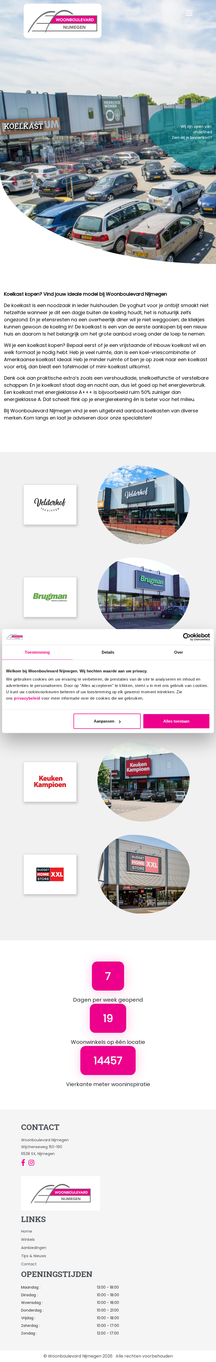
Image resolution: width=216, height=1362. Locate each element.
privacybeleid (27, 698)
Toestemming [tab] (37, 652)
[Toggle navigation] (197, 21)
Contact (29, 1264)
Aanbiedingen (33, 1247)
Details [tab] (108, 652)
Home (26, 1231)
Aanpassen (104, 721)
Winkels (28, 1239)
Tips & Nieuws (33, 1256)
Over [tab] (178, 652)
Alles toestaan (176, 721)
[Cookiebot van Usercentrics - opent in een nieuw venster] (187, 637)
